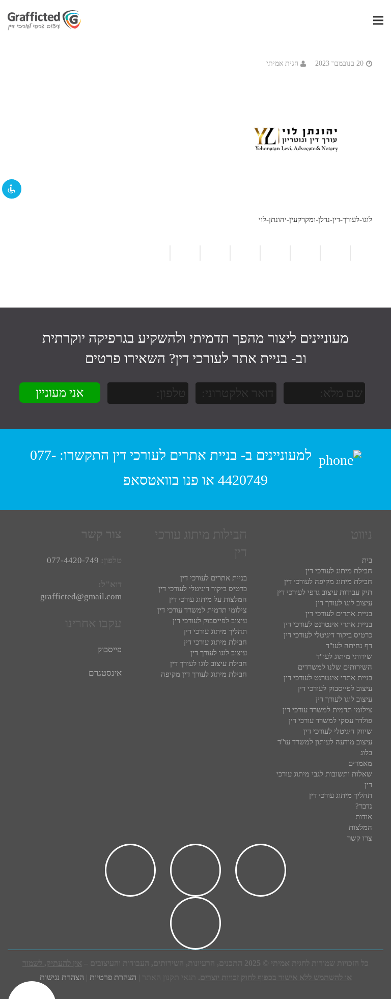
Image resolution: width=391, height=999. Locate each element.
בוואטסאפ (151, 480)
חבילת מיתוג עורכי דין (215, 642)
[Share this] (245, 253)
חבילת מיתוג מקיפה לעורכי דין (328, 581)
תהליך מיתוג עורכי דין (340, 795)
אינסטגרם (105, 673)
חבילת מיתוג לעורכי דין (338, 571)
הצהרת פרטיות (113, 977)
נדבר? (363, 806)
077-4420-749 (73, 560)
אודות (363, 817)
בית (367, 560)
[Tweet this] (215, 253)
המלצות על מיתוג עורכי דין (208, 599)
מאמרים (360, 763)
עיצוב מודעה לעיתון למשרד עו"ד (324, 742)
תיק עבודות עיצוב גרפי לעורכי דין (324, 592)
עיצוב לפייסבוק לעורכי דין (335, 688)
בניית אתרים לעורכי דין (175, 454)
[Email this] (275, 253)
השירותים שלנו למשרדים (335, 667)
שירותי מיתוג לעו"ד (344, 656)
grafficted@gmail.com (81, 596)
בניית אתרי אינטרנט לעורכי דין (328, 624)
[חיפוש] (363, 20)
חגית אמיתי (282, 63)
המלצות (360, 827)
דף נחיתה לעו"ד (349, 646)
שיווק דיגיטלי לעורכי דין (337, 731)
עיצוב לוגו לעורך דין (344, 603)
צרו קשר (359, 838)
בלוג (366, 752)
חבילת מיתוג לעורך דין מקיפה (204, 674)
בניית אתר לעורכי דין (231, 358)
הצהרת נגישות (62, 977)
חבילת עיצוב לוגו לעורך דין (208, 663)
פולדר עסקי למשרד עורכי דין (330, 720)
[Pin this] (159, 253)
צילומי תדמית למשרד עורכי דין (327, 710)
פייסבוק (109, 649)
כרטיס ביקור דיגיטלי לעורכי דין (328, 635)
